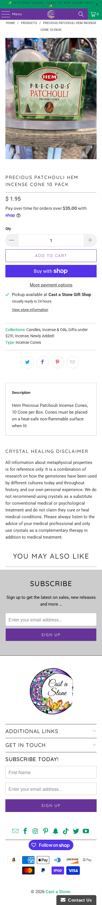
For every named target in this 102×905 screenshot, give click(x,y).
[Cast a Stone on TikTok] (66, 831)
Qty (8, 228)
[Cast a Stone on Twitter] (76, 831)
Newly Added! (42, 336)
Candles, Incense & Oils (46, 329)
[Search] (81, 14)
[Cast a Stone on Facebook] (25, 831)
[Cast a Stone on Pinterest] (45, 831)
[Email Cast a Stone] (15, 831)
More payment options (51, 285)
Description (21, 392)
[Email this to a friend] (73, 362)
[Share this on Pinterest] (58, 362)
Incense (22, 336)
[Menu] (3, 14)
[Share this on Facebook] (43, 362)
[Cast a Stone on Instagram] (35, 831)
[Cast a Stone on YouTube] (86, 831)
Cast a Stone (58, 891)
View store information (30, 310)
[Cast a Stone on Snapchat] (56, 831)
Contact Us (78, 900)
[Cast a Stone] (51, 14)
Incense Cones (28, 342)
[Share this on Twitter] (28, 362)
